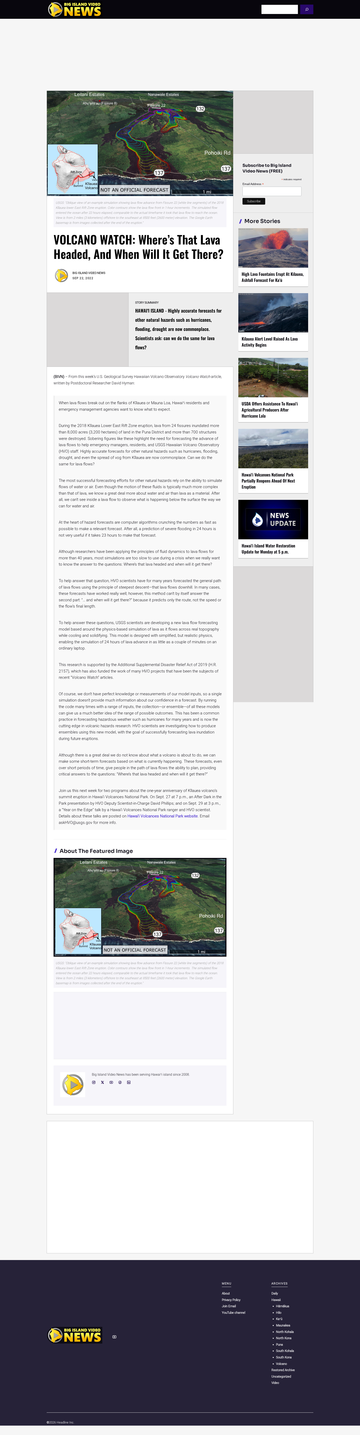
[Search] (306, 9)
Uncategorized (281, 1376)
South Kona (284, 1357)
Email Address (253, 184)
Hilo (278, 1313)
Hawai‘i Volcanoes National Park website (163, 816)
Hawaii (276, 1300)
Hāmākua (282, 1306)
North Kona (283, 1338)
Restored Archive (283, 1370)
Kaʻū (279, 1319)
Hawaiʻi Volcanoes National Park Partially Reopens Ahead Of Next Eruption (268, 480)
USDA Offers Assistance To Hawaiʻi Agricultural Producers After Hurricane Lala (270, 409)
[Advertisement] (180, 54)
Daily (274, 1293)
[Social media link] (94, 1082)
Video (275, 1383)
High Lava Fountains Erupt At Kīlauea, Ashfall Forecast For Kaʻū (273, 277)
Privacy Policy (231, 1300)
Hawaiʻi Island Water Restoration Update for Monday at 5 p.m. (268, 548)
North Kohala (285, 1332)
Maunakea (283, 1325)
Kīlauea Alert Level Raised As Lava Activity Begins (270, 342)
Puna (279, 1344)
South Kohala (285, 1351)
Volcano (281, 1364)
